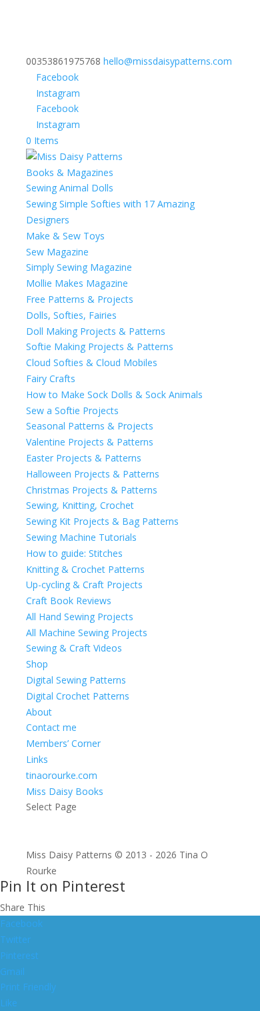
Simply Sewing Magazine (79, 267)
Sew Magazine (57, 251)
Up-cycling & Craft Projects (84, 584)
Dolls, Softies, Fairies (71, 315)
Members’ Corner (63, 743)
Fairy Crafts (50, 378)
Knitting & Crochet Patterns (85, 569)
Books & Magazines (69, 172)
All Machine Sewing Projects (86, 632)
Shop (37, 664)
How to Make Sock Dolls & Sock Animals (114, 394)
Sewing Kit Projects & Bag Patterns (102, 521)
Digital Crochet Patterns (77, 696)
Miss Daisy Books (64, 791)
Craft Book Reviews (68, 600)
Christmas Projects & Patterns (91, 489)
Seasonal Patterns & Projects (89, 425)
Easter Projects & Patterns (83, 457)
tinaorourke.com (61, 775)
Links (37, 759)
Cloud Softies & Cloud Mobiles (91, 362)
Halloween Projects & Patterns (92, 473)
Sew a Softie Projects (72, 410)
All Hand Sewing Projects (79, 616)
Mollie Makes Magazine (77, 283)
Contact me (51, 727)
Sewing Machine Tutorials (81, 537)
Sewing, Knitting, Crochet (80, 505)
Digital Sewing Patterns (76, 680)
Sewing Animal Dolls (69, 187)
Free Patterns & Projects (79, 299)
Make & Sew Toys (65, 235)
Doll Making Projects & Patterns (95, 331)
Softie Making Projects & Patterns (99, 346)
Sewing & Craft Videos (74, 648)
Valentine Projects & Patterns (89, 441)
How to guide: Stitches (74, 553)
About (39, 712)
